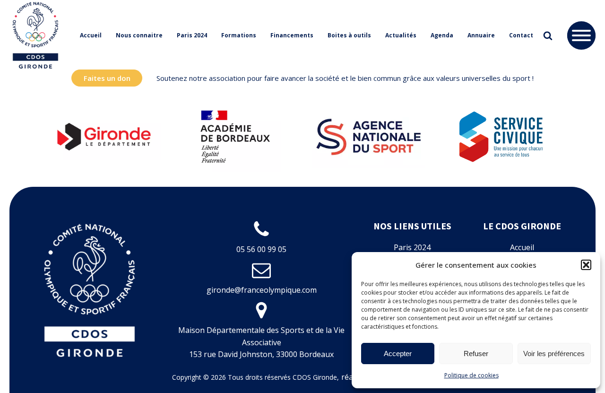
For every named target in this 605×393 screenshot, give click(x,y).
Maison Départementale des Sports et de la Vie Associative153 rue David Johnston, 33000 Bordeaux (261, 342)
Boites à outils (349, 35)
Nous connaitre (139, 35)
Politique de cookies (471, 375)
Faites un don (107, 78)
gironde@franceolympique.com (262, 290)
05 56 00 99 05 (261, 249)
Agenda (442, 35)
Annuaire (481, 35)
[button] (586, 265)
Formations (238, 35)
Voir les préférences (554, 353)
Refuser (476, 353)
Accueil (91, 35)
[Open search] (547, 35)
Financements (291, 35)
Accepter (398, 353)
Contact (521, 35)
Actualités (400, 35)
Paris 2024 (192, 35)
